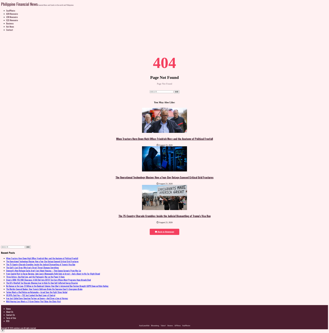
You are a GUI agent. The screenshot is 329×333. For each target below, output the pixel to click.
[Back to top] (2, 330)
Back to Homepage (165, 232)
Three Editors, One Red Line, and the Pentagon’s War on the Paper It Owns (35, 276)
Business (10, 23)
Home (8, 308)
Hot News (10, 26)
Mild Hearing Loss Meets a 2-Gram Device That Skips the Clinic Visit (33, 301)
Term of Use (11, 318)
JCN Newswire (12, 17)
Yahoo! (163, 326)
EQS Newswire (12, 20)
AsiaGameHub (144, 326)
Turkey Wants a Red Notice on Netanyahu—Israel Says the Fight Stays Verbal (36, 292)
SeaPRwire (10, 10)
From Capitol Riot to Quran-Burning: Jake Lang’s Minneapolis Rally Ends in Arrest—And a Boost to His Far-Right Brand (53, 273)
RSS (7, 321)
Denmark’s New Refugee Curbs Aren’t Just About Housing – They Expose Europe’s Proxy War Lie (43, 270)
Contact (9, 29)
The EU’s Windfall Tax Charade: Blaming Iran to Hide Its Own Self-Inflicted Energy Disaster (42, 283)
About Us (9, 311)
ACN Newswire (12, 13)
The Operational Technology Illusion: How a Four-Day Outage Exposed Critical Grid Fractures (164, 177)
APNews (177, 326)
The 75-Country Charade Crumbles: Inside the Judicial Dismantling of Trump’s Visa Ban (164, 216)
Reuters (170, 326)
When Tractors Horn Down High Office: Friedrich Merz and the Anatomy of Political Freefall (164, 139)
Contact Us (10, 314)
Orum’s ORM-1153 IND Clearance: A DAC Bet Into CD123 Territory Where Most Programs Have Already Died (48, 279)
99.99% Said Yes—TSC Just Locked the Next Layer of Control (30, 295)
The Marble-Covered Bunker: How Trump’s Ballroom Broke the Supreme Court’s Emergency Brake (44, 289)
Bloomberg (155, 326)
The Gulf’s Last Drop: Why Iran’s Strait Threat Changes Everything (32, 267)
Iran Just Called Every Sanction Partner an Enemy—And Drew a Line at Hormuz (37, 298)
